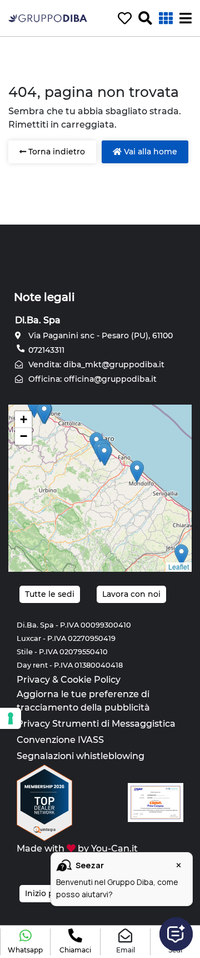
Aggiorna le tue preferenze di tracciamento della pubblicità (83, 701)
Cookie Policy (91, 679)
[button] (25, 941)
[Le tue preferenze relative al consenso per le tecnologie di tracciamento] (10, 718)
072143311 (45, 350)
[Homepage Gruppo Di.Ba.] (47, 17)
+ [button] (23, 419)
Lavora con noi (131, 594)
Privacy (33, 679)
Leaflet (178, 566)
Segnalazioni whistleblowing (80, 756)
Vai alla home (149, 152)
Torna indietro (55, 152)
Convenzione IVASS (60, 740)
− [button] (23, 436)
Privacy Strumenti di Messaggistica (96, 723)
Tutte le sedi (49, 594)
